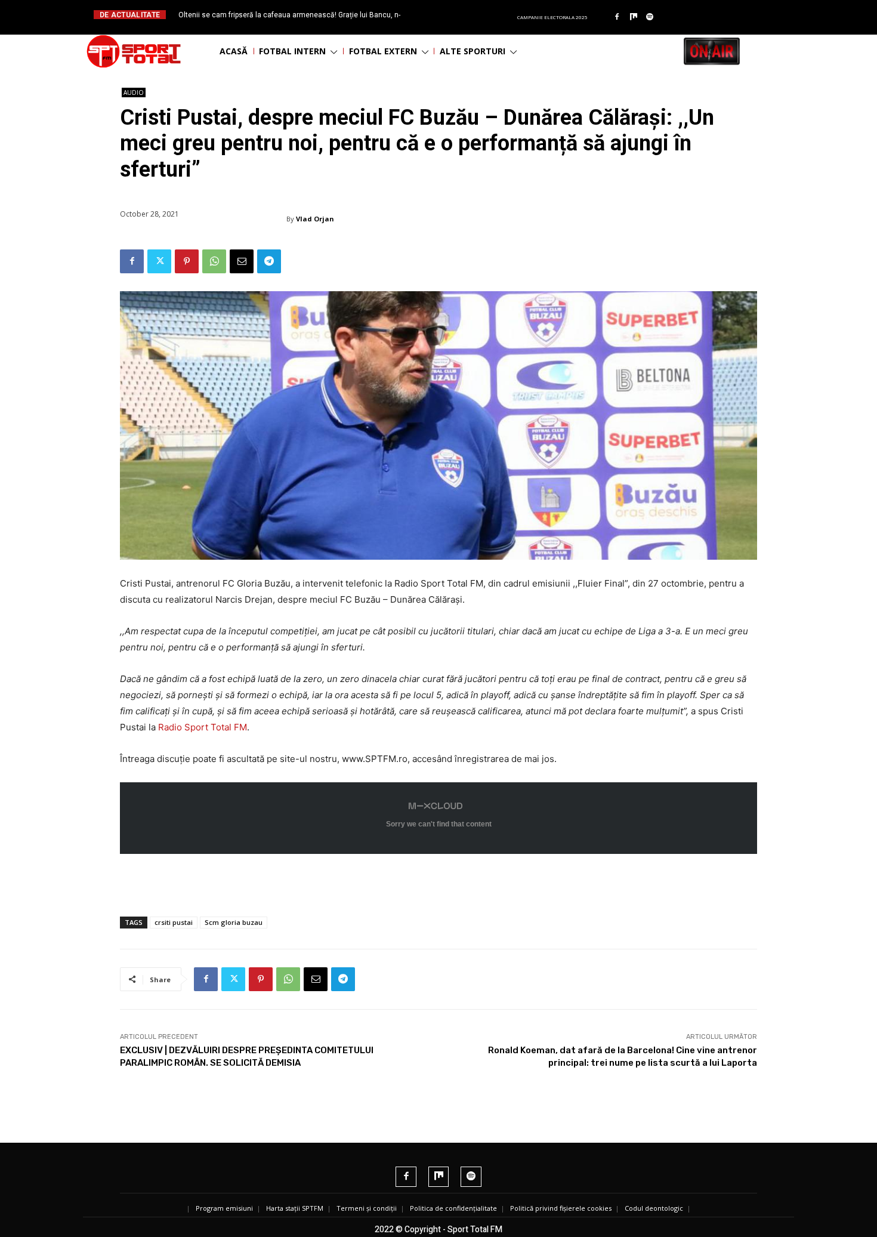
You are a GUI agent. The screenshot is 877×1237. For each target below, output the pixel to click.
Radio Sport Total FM (201, 727)
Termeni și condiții (366, 1208)
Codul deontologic (654, 1208)
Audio (133, 92)
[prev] (448, 14)
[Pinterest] (187, 261)
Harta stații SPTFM (294, 1208)
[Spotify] (650, 17)
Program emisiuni (224, 1208)
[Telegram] (269, 261)
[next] (467, 14)
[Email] (242, 261)
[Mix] (633, 17)
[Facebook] (617, 17)
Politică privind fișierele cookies (561, 1208)
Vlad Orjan (315, 218)
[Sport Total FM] (133, 51)
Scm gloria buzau (234, 922)
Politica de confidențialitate (453, 1208)
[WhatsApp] (214, 261)
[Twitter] (159, 261)
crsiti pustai (174, 922)
